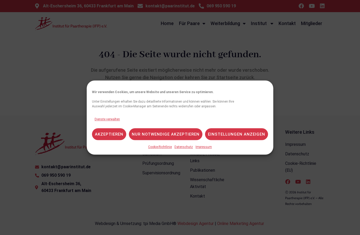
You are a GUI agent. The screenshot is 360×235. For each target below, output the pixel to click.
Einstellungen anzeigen (236, 134)
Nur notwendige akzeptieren (166, 134)
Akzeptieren (109, 134)
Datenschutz (183, 147)
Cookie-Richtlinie (160, 147)
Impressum (204, 147)
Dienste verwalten (107, 119)
